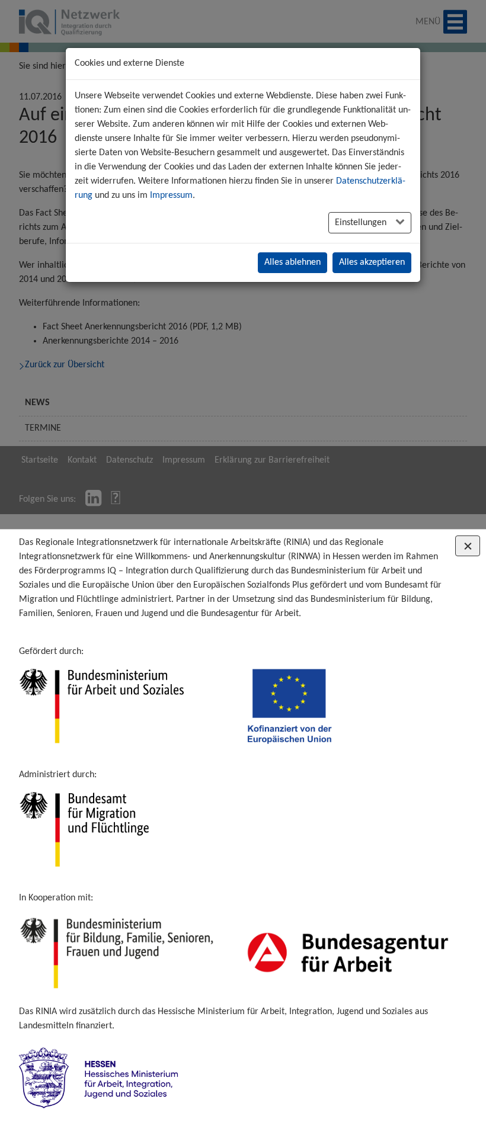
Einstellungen (362, 222)
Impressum (171, 195)
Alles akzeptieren (372, 262)
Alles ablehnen (292, 262)
